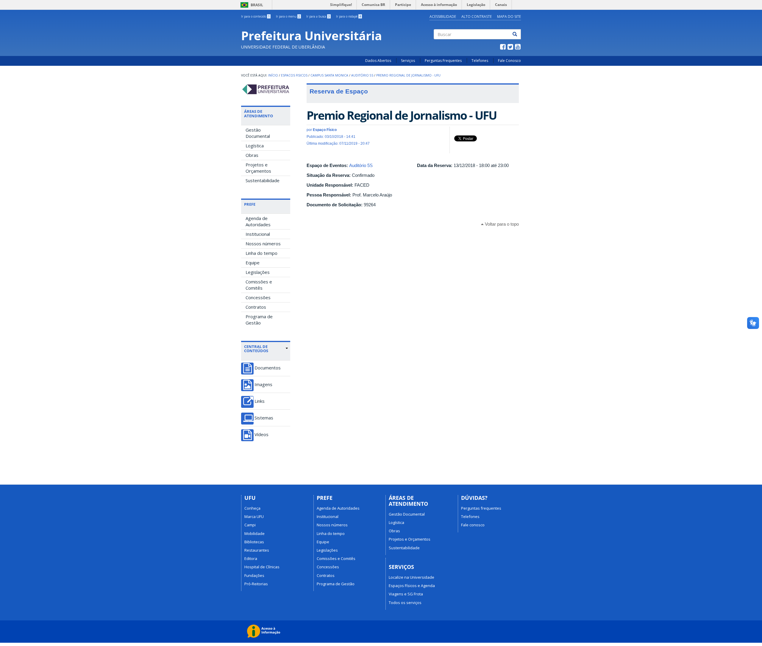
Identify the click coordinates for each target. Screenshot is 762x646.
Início (273, 75)
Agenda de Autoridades (258, 221)
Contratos (256, 307)
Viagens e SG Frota (406, 594)
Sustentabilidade (262, 180)
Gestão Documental (258, 133)
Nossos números (263, 243)
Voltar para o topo (501, 224)
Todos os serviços (405, 602)
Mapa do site (509, 16)
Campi (250, 525)
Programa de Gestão (259, 319)
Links (259, 401)
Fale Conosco (509, 60)
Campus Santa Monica (329, 75)
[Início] (265, 89)
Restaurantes (256, 550)
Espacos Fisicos (294, 75)
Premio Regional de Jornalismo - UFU (408, 75)
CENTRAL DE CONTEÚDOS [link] (256, 348)
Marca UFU (254, 516)
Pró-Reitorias (256, 583)
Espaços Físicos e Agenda (412, 585)
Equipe (253, 263)
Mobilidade (254, 533)
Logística (255, 146)
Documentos (267, 368)
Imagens (263, 384)
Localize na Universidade (411, 577)
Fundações (254, 575)
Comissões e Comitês (259, 285)
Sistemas (263, 418)
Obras (252, 155)
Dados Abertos (378, 60)
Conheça (252, 508)
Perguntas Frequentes (443, 60)
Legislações (258, 272)
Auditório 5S (362, 75)
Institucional (258, 234)
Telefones (479, 60)
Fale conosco (473, 525)
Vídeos (261, 434)
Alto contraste (476, 16)
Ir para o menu (288, 16)
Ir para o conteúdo (255, 16)
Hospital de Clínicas (261, 566)
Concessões (258, 297)
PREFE (249, 204)
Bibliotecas (254, 541)
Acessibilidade (443, 16)
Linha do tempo (261, 253)
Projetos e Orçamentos (258, 168)
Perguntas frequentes (481, 508)
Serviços (408, 60)
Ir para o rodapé (348, 16)
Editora (250, 558)
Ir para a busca (318, 16)
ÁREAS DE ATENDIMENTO (258, 113)
